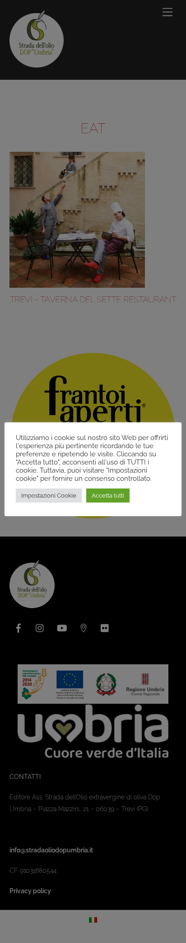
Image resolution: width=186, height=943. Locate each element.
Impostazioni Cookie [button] (48, 495)
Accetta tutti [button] (108, 495)
